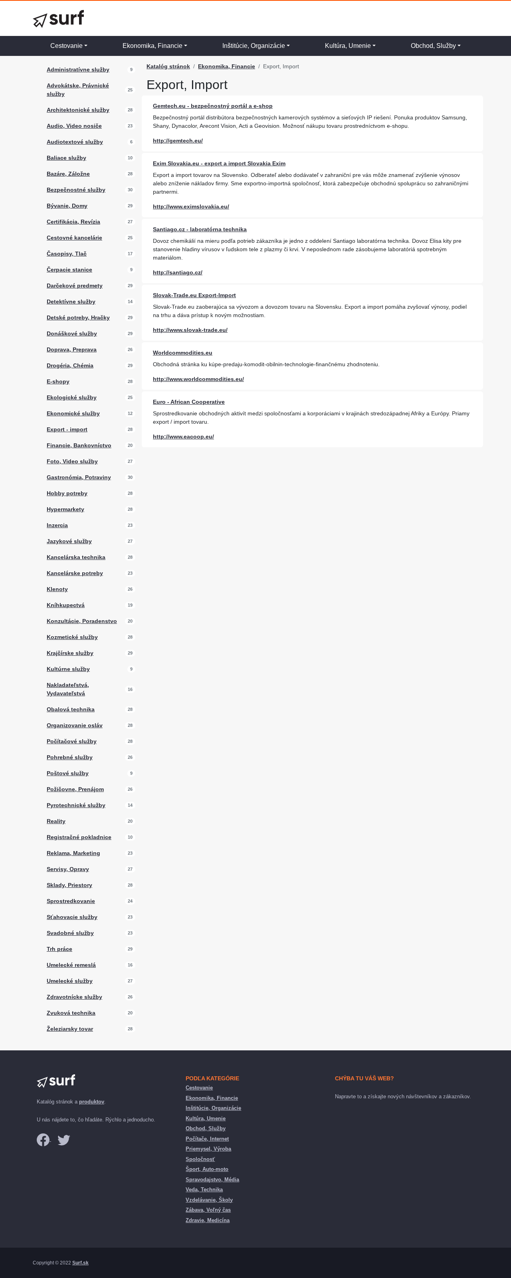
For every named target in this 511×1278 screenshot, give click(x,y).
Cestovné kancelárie (74, 237)
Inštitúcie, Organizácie (253, 45)
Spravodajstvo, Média (212, 1180)
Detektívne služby (71, 301)
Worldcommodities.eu (182, 352)
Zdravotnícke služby (74, 997)
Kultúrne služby (68, 669)
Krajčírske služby (70, 653)
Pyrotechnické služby (76, 805)
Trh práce (59, 949)
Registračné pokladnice (79, 837)
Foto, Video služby (72, 461)
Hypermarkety (65, 509)
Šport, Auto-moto (207, 1169)
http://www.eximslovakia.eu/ (191, 206)
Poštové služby (68, 773)
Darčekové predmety (75, 285)
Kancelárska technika (76, 557)
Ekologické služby (72, 397)
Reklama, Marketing (73, 853)
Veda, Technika (204, 1190)
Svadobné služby (70, 933)
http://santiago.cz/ (177, 272)
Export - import (67, 429)
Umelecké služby (70, 981)
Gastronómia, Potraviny (79, 477)
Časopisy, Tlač (67, 253)
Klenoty (57, 589)
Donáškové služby (72, 333)
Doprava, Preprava (72, 349)
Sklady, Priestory (69, 885)
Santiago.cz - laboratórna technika (200, 229)
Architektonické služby (78, 110)
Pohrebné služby (70, 757)
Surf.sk (80, 1263)
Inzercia (57, 525)
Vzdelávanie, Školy (209, 1200)
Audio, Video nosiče (74, 126)
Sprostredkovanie (71, 901)
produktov (91, 1102)
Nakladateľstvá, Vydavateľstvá (68, 689)
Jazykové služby (69, 541)
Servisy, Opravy (68, 869)
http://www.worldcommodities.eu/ (198, 379)
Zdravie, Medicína (208, 1220)
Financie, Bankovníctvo (79, 445)
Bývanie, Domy (67, 205)
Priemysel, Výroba (208, 1149)
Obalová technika (71, 709)
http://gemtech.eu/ (178, 140)
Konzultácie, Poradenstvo (82, 621)
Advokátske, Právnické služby (78, 89)
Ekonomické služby (73, 413)
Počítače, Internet (207, 1139)
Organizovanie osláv (75, 725)
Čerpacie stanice (69, 269)
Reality (56, 821)
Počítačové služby (72, 741)
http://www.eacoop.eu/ (183, 436)
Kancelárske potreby (75, 573)
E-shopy (58, 381)
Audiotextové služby (75, 142)
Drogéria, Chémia (70, 365)
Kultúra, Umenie (348, 45)
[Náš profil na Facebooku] (44, 1139)
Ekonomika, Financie (152, 45)
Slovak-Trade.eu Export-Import (194, 295)
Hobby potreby (67, 493)
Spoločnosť (200, 1159)
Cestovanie (66, 45)
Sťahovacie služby (72, 917)
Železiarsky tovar (70, 1029)
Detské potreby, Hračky (78, 317)
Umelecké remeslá (71, 965)
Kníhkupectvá (66, 605)
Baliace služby (66, 158)
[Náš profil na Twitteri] (63, 1139)
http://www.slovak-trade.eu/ (190, 330)
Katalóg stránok (168, 66)
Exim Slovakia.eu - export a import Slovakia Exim (219, 163)
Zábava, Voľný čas (208, 1210)
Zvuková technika (71, 1013)
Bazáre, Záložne (68, 174)
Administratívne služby (78, 69)
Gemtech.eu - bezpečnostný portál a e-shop (213, 106)
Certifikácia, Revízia (73, 221)
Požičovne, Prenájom (75, 789)
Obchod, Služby (433, 45)
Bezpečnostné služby (76, 190)
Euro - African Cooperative (189, 402)
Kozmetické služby (72, 637)
